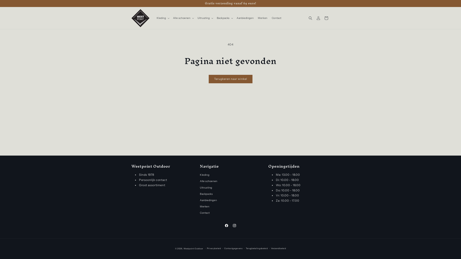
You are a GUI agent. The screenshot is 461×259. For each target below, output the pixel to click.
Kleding (204, 174)
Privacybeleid (214, 248)
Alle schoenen (208, 181)
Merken (204, 206)
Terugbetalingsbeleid (257, 248)
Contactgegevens (233, 248)
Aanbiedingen (208, 200)
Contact (205, 212)
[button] (163, 18)
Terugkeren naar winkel (230, 79)
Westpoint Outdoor (193, 248)
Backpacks (206, 194)
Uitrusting (206, 187)
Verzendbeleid (278, 248)
